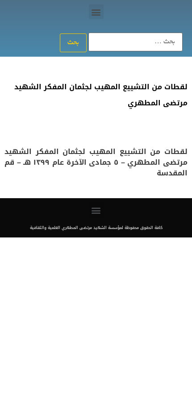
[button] (96, 11)
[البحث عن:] (135, 42)
